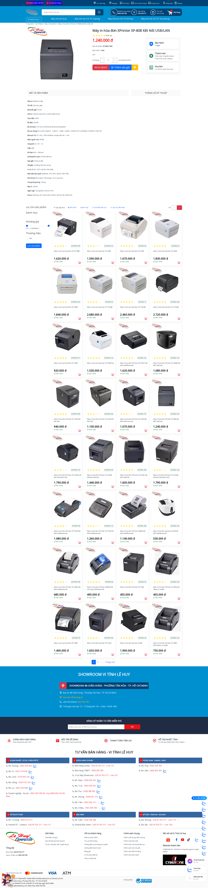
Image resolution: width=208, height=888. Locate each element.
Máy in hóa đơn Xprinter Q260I (131, 643)
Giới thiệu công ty (51, 837)
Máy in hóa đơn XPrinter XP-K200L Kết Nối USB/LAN (133, 476)
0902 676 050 (26, 765)
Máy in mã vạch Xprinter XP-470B (132, 251)
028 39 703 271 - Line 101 (106, 775)
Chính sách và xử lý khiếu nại (134, 844)
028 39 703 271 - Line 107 (104, 824)
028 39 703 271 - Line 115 (102, 765)
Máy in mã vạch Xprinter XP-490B (66, 307)
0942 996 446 (90, 820)
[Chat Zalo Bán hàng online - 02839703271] (204, 803)
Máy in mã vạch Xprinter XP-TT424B (133, 307)
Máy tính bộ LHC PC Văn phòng (155, 18)
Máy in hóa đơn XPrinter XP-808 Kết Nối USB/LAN (166, 420)
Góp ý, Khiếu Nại (90, 858)
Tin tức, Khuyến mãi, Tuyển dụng (56, 844)
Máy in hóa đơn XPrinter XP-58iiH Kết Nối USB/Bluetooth (67, 588)
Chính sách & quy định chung (134, 837)
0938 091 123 (92, 796)
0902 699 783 (91, 808)
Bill (31, 238)
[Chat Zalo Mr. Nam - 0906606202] (204, 822)
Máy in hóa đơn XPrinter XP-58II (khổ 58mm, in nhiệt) (166, 588)
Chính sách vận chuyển (132, 848)
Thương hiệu (33, 233)
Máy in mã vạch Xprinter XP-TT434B (99, 307)
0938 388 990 (89, 791)
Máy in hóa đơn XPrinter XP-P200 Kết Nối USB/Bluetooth (100, 532)
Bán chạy (85, 207)
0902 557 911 (26, 820)
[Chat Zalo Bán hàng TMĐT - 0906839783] (204, 809)
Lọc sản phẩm (34, 245)
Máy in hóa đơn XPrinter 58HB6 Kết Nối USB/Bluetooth (132, 532)
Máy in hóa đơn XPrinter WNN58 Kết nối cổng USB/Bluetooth (100, 588)
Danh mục (32, 212)
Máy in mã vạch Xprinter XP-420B (99, 251)
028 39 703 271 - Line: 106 (160, 824)
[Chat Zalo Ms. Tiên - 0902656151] (204, 847)
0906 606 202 (90, 780)
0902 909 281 (90, 785)
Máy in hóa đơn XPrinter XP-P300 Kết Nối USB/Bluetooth (67, 532)
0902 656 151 (90, 802)
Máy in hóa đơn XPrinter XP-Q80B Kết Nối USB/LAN (166, 364)
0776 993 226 (23, 777)
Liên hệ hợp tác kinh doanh (55, 841)
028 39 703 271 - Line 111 (39, 824)
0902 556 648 (22, 788)
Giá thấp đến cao (100, 207)
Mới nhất (73, 207)
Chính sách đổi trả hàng (132, 851)
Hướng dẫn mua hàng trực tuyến (96, 844)
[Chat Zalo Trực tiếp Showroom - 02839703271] (204, 815)
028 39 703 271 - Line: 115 (164, 820)
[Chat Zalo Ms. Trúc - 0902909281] (204, 828)
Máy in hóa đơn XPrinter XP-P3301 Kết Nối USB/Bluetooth (133, 364)
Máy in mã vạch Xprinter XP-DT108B (67, 251)
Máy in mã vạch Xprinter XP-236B (66, 363)
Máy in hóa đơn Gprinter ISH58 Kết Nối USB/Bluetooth (165, 532)
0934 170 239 (24, 782)
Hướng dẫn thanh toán (92, 848)
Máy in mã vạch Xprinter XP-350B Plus (100, 363)
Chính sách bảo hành (131, 855)
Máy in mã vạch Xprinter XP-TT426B (166, 307)
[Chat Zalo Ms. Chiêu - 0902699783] (204, 853)
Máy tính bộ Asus (59, 18)
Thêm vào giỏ (122, 67)
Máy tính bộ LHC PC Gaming (87, 18)
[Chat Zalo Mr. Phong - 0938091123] (204, 840)
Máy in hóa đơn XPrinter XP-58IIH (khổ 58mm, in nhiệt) (165, 644)
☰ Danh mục (33, 19)
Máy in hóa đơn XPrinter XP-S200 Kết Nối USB (67, 420)
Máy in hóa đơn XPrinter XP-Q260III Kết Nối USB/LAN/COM (165, 476)
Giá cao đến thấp (118, 207)
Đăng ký (179, 3)
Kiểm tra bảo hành (91, 837)
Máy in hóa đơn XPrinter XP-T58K (132, 587)
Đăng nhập (169, 3)
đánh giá (109, 35)
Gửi (132, 727)
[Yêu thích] (135, 67)
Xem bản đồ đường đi (72, 697)
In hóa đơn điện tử (91, 855)
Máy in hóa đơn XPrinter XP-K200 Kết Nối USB (100, 420)
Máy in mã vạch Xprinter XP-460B (165, 251)
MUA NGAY (100, 67)
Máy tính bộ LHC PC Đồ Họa (120, 18)
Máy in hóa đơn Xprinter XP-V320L (99, 643)
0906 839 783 (97, 770)
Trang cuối (110, 662)
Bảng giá (114, 3)
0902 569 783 (38, 3)
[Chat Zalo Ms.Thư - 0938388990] (204, 834)
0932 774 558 (21, 771)
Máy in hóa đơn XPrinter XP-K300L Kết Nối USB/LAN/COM (67, 476)
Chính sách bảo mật (131, 841)
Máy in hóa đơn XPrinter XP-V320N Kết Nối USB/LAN (99, 476)
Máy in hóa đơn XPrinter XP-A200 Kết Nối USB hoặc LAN (133, 420)
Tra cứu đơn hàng (90, 841)
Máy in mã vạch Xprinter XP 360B (66, 643)
